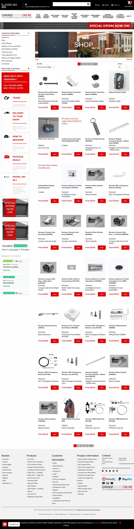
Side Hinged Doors (46, 16)
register (106, 5)
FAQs (3, 40)
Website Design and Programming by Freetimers (88, 509)
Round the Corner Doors (74, 16)
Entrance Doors (85, 16)
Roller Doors (65, 16)
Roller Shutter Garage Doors (46, 514)
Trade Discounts (7, 52)
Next (95, 64)
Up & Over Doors (38, 16)
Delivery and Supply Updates (11, 58)
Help (129, 16)
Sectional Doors (55, 16)
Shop (36, 59)
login (98, 5)
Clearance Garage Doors (75, 514)
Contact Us (5, 37)
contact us (116, 5)
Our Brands (5, 64)
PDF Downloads (7, 61)
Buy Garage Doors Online (89, 514)
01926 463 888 (9, 6)
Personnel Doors (95, 16)
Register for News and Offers (11, 46)
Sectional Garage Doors (60, 514)
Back (130, 59)
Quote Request (7, 43)
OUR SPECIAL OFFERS (10, 49)
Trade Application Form (9, 55)
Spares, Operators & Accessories (108, 16)
